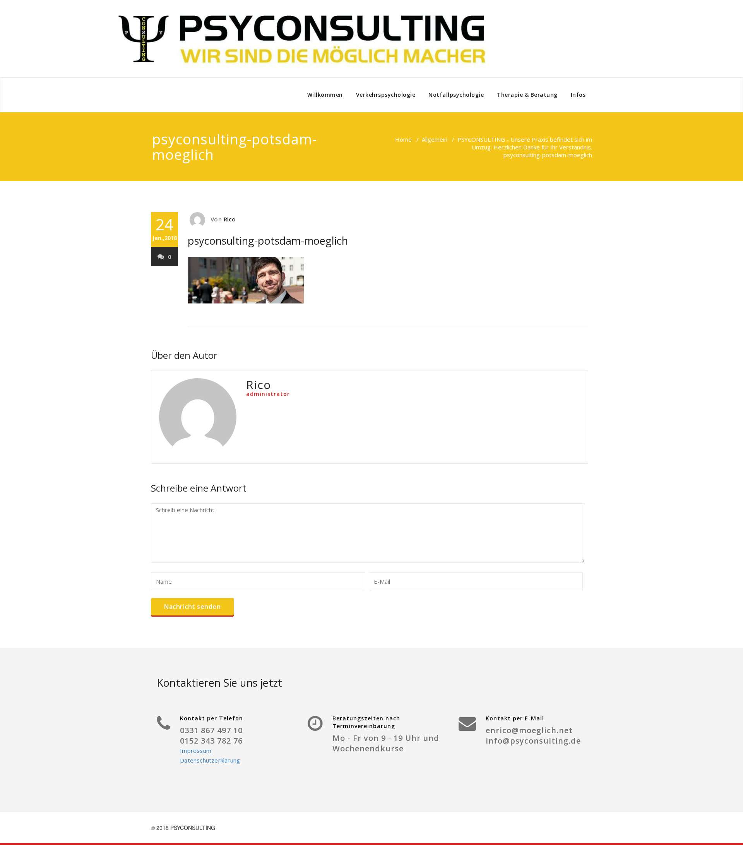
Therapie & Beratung (527, 94)
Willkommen (325, 94)
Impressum (195, 750)
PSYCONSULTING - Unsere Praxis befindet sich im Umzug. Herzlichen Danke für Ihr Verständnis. (524, 143)
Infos (578, 94)
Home (403, 139)
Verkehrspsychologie (386, 94)
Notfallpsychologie (456, 94)
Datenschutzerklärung (210, 760)
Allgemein (434, 139)
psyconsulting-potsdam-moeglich (268, 240)
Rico (230, 219)
